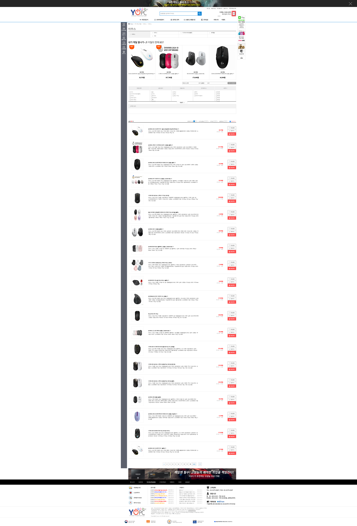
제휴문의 (172, 482)
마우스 (133, 34)
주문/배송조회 (232, 8)
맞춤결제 (187, 482)
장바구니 (225, 8)
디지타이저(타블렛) (187, 32)
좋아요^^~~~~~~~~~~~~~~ (186, 490)
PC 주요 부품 (137, 24)
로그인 (208, 8)
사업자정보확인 (192, 510)
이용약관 (140, 482)
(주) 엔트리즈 (177, 513)
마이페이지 (219, 8)
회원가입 (213, 8)
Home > (132, 24)
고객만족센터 (162, 482)
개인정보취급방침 (151, 482)
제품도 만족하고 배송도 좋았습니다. (188, 497)
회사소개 (132, 482)
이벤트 (179, 482)
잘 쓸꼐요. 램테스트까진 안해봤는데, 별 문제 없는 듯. (192, 501)
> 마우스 (143, 24)
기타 (155, 36)
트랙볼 (213, 32)
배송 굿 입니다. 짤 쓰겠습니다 (186, 503)
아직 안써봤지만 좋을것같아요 (186, 495)
